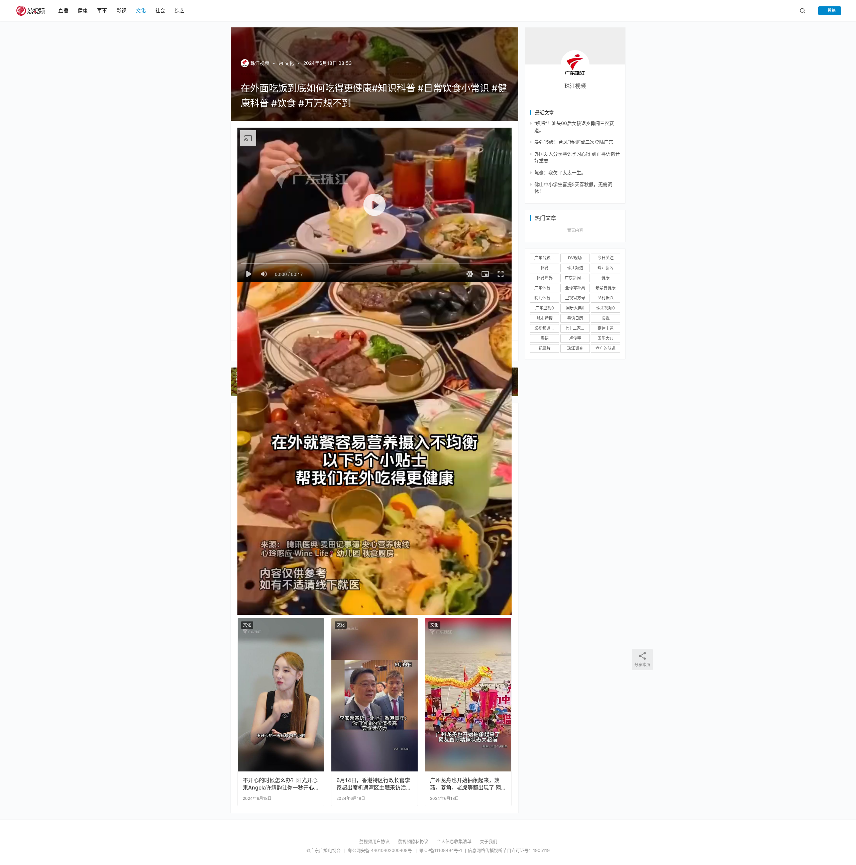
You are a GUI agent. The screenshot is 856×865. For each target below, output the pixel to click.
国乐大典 (606, 338)
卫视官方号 (575, 297)
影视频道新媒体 (546, 328)
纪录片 (545, 348)
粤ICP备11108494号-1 (440, 850)
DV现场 (575, 257)
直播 (63, 10)
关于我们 (488, 841)
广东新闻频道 (577, 277)
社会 (160, 10)
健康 (83, 10)
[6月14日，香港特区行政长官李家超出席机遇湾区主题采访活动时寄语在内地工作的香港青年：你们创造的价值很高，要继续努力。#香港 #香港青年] (374, 694)
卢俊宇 (575, 338)
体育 (545, 267)
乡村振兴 (606, 297)
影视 (121, 10)
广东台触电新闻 (546, 257)
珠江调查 (575, 348)
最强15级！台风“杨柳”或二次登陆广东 (573, 142)
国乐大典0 (575, 307)
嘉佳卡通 (606, 328)
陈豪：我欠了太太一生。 (560, 172)
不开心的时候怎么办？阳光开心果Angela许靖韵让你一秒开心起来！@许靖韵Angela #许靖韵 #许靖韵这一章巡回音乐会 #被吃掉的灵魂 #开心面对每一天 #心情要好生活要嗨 (280, 784)
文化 (141, 10)
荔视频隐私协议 (413, 841)
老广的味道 (606, 348)
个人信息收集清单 (454, 841)
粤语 (545, 338)
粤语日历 (575, 318)
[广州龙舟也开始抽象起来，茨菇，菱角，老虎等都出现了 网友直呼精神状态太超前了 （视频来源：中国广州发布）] (468, 694)
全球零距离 (575, 287)
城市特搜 (545, 318)
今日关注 (606, 257)
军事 (102, 10)
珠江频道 (575, 267)
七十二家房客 (577, 328)
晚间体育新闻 (546, 297)
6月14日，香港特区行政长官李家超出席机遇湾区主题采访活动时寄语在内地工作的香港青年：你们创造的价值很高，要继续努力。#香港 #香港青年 (373, 784)
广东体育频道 (546, 287)
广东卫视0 (544, 307)
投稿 (831, 10)
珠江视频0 (605, 307)
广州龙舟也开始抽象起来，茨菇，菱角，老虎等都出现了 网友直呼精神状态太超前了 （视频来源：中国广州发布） (465, 784)
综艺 (180, 10)
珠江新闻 (606, 267)
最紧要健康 (606, 287)
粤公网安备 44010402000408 (380, 850)
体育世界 (545, 277)
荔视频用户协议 (374, 841)
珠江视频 (259, 63)
